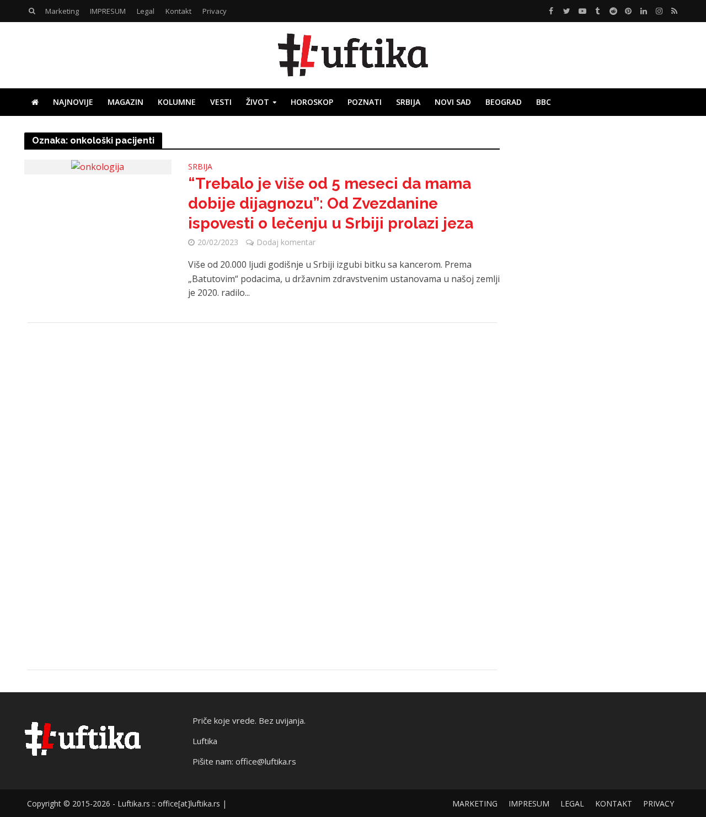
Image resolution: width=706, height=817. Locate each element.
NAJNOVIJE (73, 102)
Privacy (214, 11)
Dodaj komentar (285, 242)
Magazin (125, 102)
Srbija (408, 102)
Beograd (503, 102)
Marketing (62, 11)
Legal (145, 11)
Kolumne (177, 102)
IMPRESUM (108, 11)
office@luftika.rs (266, 761)
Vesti (221, 102)
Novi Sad (453, 102)
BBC (543, 102)
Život (257, 102)
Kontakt (178, 11)
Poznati (364, 102)
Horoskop (312, 102)
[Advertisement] (262, 496)
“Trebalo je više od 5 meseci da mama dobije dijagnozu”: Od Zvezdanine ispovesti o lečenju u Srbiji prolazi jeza (330, 203)
